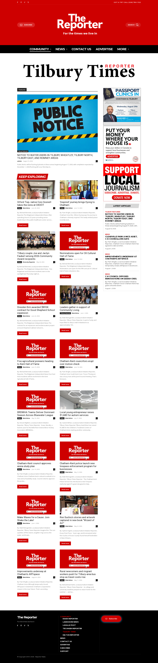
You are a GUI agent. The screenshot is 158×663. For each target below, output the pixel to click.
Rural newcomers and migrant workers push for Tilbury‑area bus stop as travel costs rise (78, 574)
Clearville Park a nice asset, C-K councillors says (121, 237)
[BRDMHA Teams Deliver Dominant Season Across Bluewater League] (36, 399)
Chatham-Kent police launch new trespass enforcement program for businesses (78, 466)
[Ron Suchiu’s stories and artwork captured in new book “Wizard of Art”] (79, 505)
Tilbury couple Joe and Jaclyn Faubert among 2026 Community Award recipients (34, 256)
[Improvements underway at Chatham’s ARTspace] (36, 559)
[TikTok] (24, 2)
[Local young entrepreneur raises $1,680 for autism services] (79, 399)
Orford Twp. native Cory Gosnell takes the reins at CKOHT (34, 203)
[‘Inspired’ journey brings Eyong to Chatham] (79, 189)
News (19, 208)
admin (19, 161)
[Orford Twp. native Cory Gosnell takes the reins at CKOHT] (36, 189)
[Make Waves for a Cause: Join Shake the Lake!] (36, 505)
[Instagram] (21, 2)
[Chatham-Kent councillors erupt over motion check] (79, 348)
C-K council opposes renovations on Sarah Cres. (121, 277)
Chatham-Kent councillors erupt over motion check (77, 362)
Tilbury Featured (23, 151)
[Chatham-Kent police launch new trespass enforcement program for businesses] (79, 451)
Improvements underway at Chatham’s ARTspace (31, 573)
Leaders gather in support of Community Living (75, 308)
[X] (28, 2)
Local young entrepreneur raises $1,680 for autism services (77, 414)
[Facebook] (17, 2)
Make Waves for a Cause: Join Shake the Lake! (33, 519)
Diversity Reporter (29, 262)
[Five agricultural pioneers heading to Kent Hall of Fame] (36, 348)
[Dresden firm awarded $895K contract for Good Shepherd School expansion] (36, 294)
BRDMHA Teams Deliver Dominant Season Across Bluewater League (35, 414)
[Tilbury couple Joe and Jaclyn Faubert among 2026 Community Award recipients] (36, 240)
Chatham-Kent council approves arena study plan (34, 465)
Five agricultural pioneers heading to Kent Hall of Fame (35, 362)
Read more (23, 225)
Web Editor (26, 208)
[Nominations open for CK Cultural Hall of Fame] (79, 240)
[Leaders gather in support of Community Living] (79, 294)
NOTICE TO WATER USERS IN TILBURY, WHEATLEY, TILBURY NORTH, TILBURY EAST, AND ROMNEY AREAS (55, 156)
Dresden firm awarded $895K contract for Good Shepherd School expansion (36, 310)
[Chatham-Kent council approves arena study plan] (36, 451)
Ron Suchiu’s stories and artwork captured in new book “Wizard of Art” (77, 520)
